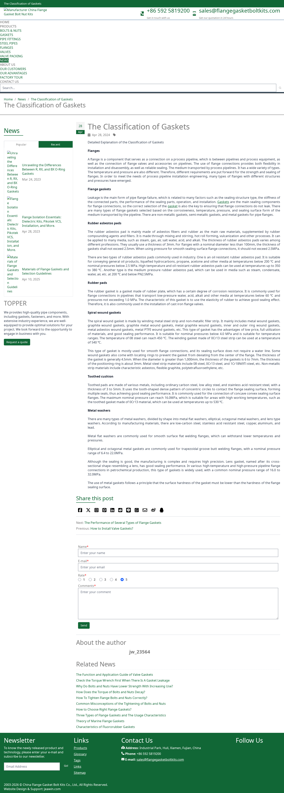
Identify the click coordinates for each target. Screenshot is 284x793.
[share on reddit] (120, 510)
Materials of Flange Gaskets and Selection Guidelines (45, 271)
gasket (173, 206)
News (4, 60)
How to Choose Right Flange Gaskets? (103, 709)
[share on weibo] (153, 510)
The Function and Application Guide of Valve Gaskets (114, 674)
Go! (66, 765)
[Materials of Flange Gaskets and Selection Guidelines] (13, 274)
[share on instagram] (96, 510)
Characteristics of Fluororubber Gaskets (105, 727)
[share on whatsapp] (137, 510)
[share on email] (145, 510)
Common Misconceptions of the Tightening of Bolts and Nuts (121, 703)
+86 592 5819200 (168, 10)
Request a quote (17, 342)
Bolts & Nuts (10, 30)
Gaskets (6, 35)
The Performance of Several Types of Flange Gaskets (122, 523)
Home (4, 22)
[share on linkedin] (112, 510)
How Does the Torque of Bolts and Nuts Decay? (110, 692)
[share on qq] (162, 510)
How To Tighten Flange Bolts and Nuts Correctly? (111, 698)
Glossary (80, 754)
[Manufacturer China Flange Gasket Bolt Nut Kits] (27, 13)
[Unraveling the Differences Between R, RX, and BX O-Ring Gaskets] (13, 172)
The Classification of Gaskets (52, 99)
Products (8, 26)
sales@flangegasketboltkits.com (239, 10)
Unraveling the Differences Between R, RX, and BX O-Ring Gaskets (43, 169)
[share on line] (128, 510)
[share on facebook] (80, 510)
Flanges (6, 47)
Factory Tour (11, 77)
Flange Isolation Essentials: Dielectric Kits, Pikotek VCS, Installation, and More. (42, 221)
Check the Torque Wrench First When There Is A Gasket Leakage (123, 680)
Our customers (13, 69)
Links (77, 766)
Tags (77, 760)
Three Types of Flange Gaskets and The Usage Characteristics (121, 715)
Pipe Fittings (10, 39)
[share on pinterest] (104, 510)
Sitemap (80, 773)
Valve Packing (11, 56)
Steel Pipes (9, 43)
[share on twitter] (88, 510)
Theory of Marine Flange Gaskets (100, 721)
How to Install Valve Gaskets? (111, 528)
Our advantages (13, 73)
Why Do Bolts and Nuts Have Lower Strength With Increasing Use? (124, 686)
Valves (5, 52)
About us (8, 65)
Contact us (9, 82)
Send (84, 625)
